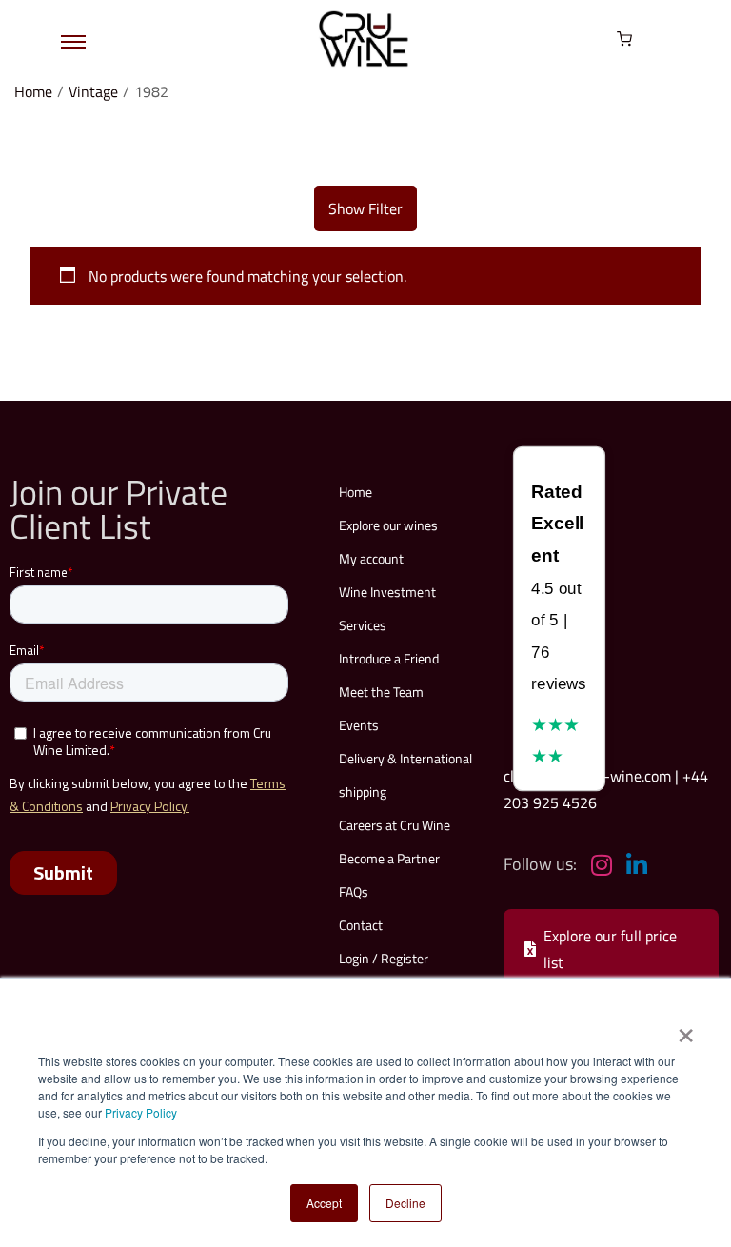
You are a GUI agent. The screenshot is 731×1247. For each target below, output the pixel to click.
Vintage (93, 91)
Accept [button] (324, 1203)
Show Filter (365, 208)
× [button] (685, 1029)
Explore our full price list (610, 949)
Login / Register (383, 958)
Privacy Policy (141, 1112)
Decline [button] (405, 1203)
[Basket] (624, 39)
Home (33, 91)
